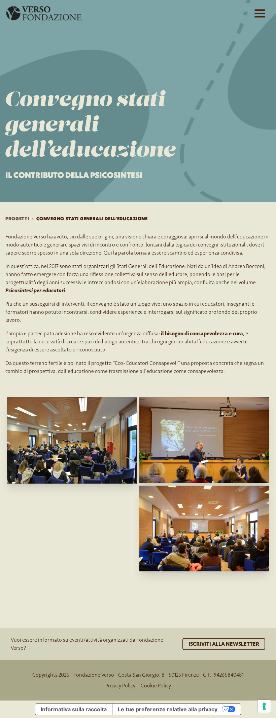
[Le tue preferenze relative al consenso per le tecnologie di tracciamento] (264, 706)
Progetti (17, 219)
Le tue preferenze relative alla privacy (167, 709)
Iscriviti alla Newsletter (223, 644)
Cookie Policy (156, 685)
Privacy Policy (120, 685)
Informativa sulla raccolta (74, 709)
